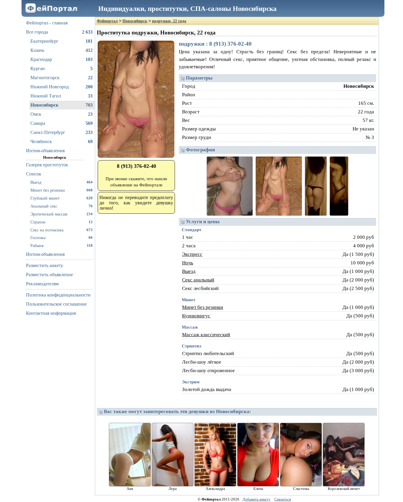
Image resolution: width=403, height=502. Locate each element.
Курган (61, 68)
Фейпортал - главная (47, 22)
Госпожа (61, 237)
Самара (61, 123)
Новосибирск (61, 104)
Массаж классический (206, 334)
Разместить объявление (49, 274)
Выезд (61, 182)
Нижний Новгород (61, 86)
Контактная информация (51, 313)
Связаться (282, 499)
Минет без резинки (61, 190)
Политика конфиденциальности (58, 294)
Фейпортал (107, 21)
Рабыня (61, 245)
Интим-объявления (45, 150)
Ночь (187, 263)
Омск (61, 114)
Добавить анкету (257, 499)
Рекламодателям (42, 283)
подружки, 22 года (169, 21)
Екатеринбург (61, 41)
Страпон (61, 222)
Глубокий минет (61, 198)
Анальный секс (61, 206)
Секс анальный (198, 280)
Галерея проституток (47, 164)
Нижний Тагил (61, 95)
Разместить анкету (44, 265)
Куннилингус (196, 316)
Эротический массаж (61, 214)
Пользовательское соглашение (56, 303)
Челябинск (61, 141)
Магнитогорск (61, 77)
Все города (59, 31)
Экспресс (192, 254)
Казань (61, 50)
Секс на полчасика (61, 230)
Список (33, 173)
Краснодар (61, 59)
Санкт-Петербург (61, 132)
